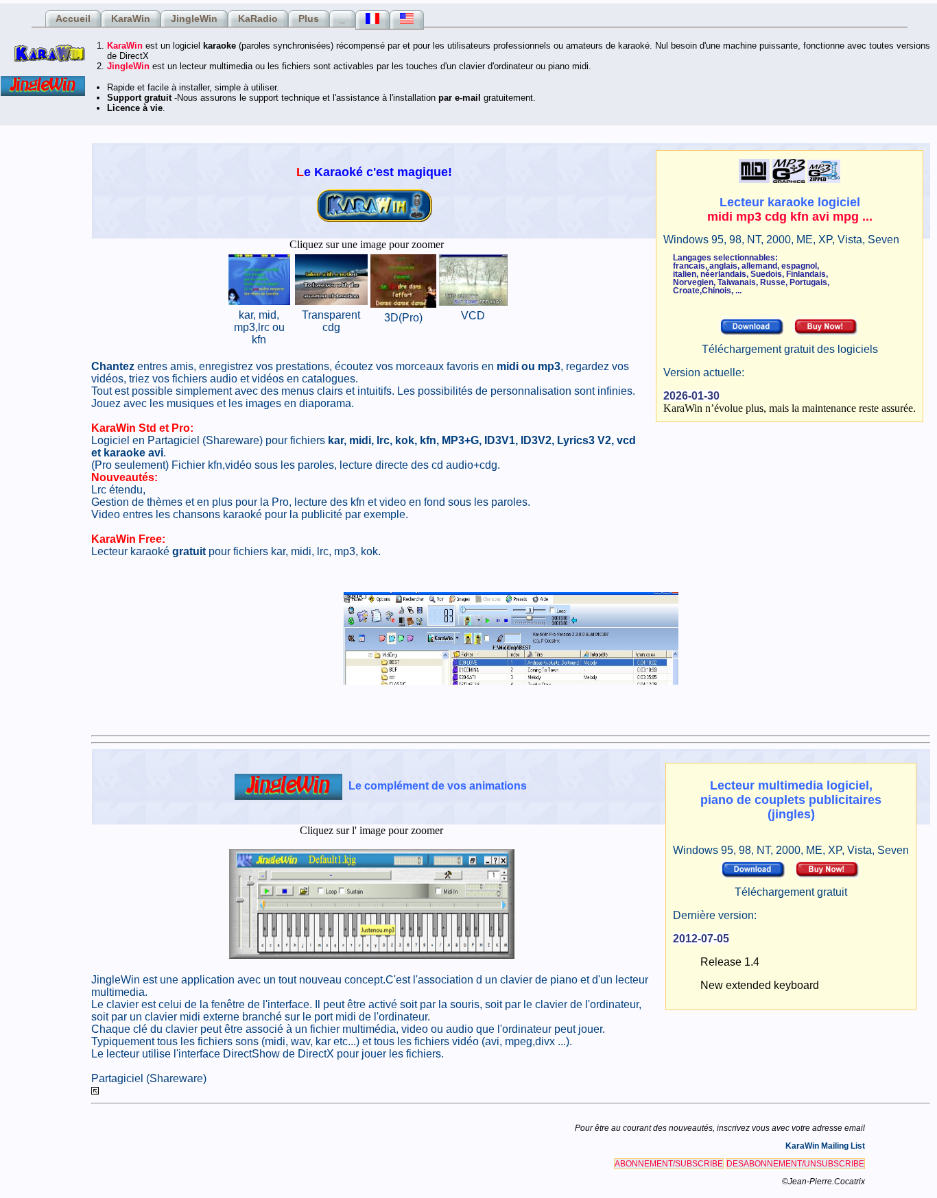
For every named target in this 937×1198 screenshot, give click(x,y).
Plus (308, 18)
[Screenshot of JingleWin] (371, 955)
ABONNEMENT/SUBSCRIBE (669, 1164)
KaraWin (130, 18)
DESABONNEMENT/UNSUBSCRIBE (795, 1164)
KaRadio (258, 18)
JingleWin (194, 18)
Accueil (73, 18)
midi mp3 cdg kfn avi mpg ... (790, 216)
